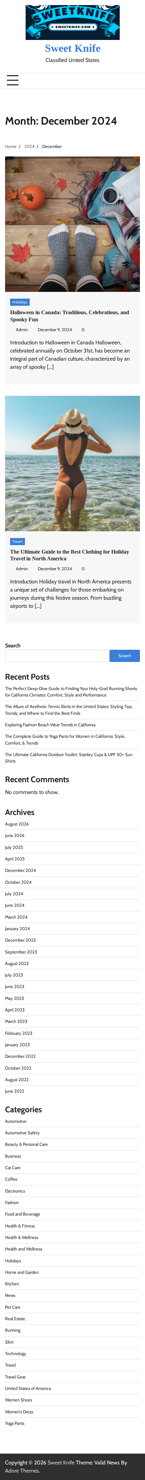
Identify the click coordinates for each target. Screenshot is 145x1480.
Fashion (12, 1202)
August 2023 (17, 963)
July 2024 (14, 893)
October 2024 (18, 882)
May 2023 (14, 998)
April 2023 (15, 1009)
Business (13, 1156)
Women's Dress (19, 1411)
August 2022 (17, 1079)
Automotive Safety (22, 1132)
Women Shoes (18, 1399)
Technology (15, 1353)
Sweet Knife (72, 48)
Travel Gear (15, 1376)
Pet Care (13, 1307)
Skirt (9, 1342)
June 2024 (14, 905)
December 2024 (20, 870)
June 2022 (14, 1091)
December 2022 (20, 1056)
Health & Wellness (21, 1237)
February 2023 (18, 1033)
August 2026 (17, 824)
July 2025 (14, 847)
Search (13, 645)
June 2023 (14, 986)
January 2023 (17, 1044)
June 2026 (14, 835)
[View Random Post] (120, 81)
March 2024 (16, 917)
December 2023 (20, 940)
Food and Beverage (22, 1214)
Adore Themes (22, 1470)
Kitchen (12, 1283)
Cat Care (13, 1167)
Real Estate (15, 1318)
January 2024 (17, 928)
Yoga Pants (14, 1423)
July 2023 (14, 975)
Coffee (11, 1179)
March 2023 (16, 1021)
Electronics (15, 1191)
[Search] (131, 81)
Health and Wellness (23, 1248)
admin (22, 329)
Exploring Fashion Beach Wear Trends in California (50, 724)
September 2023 (21, 952)
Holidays (19, 302)
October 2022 (18, 1068)
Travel (17, 541)
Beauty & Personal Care (26, 1144)
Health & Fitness (20, 1225)
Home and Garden (22, 1272)
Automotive (16, 1121)
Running (12, 1330)
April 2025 (15, 858)
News (10, 1295)
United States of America (28, 1388)
